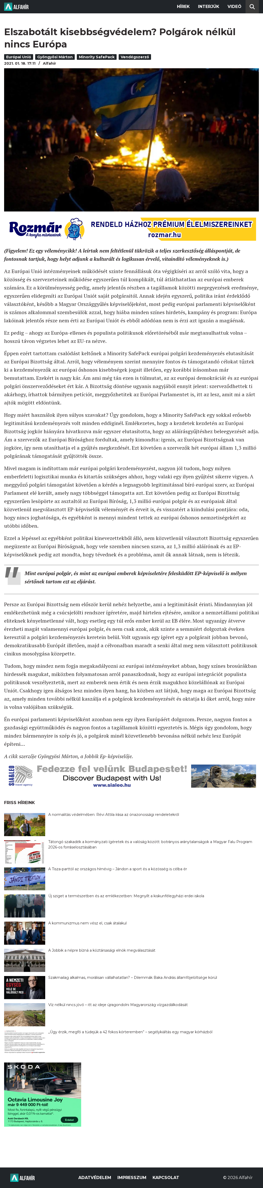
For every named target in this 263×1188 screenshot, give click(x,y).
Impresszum (131, 1177)
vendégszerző (135, 57)
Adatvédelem (94, 1177)
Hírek (183, 6)
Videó (234, 6)
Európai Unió (18, 57)
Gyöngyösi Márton (55, 57)
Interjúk (208, 6)
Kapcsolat (166, 1177)
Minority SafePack (97, 57)
